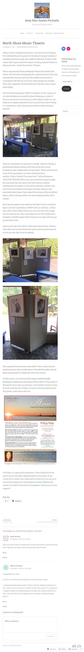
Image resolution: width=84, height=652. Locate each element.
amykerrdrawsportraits (27, 47)
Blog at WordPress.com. (12, 645)
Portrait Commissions (55, 33)
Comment (50, 636)
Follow (66, 89)
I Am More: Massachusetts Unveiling (47, 521)
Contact (29, 33)
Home (22, 33)
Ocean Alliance (42, 482)
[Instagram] (68, 49)
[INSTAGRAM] (79, 646)
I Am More (39, 33)
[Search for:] (71, 111)
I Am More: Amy (7, 521)
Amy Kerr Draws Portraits (42, 20)
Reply (5, 557)
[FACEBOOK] (74, 646)
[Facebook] (63, 49)
